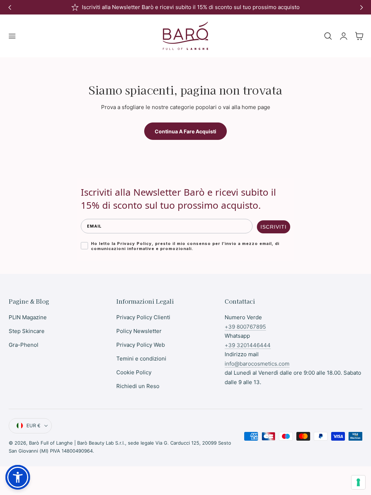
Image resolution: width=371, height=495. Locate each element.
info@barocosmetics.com (257, 363)
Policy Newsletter (139, 331)
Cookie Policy (133, 372)
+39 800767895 (245, 326)
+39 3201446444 (248, 345)
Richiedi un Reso (137, 386)
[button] (12, 36)
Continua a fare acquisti (185, 131)
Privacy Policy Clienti (143, 317)
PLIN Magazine (28, 317)
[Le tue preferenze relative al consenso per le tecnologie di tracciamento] (358, 482)
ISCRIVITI (273, 227)
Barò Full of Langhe (51, 443)
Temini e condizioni (141, 358)
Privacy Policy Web (140, 344)
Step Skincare (27, 331)
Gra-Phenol (23, 344)
